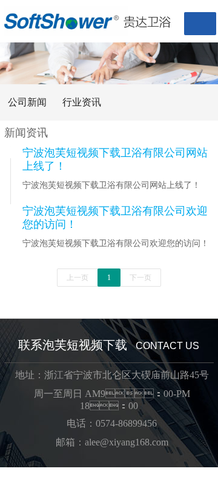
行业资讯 (81, 102)
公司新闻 (27, 102)
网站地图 (19, 473)
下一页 (140, 277)
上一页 (77, 277)
